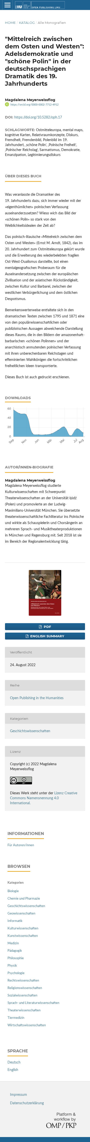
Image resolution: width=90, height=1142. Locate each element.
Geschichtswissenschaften (30, 731)
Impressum (18, 1095)
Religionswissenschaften (25, 988)
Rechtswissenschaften (23, 980)
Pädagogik (15, 950)
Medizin (13, 943)
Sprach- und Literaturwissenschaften (33, 1003)
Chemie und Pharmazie (24, 898)
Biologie (13, 891)
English (13, 1070)
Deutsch (14, 1062)
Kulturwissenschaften (23, 928)
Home (10, 23)
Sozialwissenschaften (22, 995)
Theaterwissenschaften (24, 1010)
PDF (47, 627)
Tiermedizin (16, 1018)
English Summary (46, 636)
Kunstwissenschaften (23, 936)
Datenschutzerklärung (27, 1103)
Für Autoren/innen (21, 845)
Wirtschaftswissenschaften (27, 1025)
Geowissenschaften (21, 913)
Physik (12, 965)
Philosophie (16, 958)
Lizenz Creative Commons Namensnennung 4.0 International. (43, 798)
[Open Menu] (7, 5)
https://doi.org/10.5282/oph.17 (38, 117)
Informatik (15, 921)
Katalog (27, 23)
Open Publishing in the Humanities (37, 698)
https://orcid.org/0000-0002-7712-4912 (34, 105)
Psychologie (16, 973)
